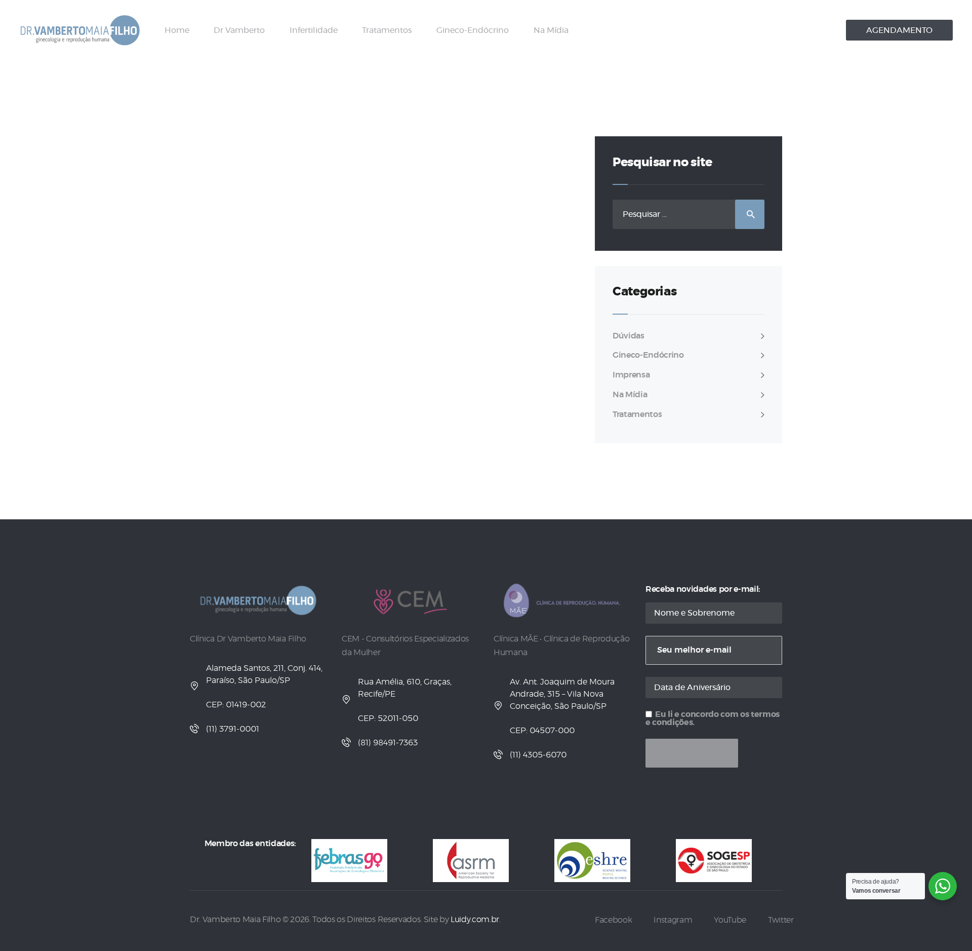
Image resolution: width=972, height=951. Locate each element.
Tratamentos (637, 414)
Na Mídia (630, 395)
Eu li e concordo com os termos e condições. (712, 718)
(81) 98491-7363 (388, 743)
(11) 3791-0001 (232, 729)
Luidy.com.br (475, 920)
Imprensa (631, 375)
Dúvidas (628, 336)
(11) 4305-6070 (538, 755)
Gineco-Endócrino (648, 355)
